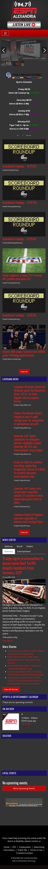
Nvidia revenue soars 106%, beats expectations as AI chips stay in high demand (24, 659)
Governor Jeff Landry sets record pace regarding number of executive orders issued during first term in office (28, 495)
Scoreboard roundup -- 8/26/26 (19, 202)
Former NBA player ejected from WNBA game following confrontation (23, 353)
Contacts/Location (24, 853)
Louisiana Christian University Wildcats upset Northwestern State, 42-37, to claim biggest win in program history (29, 393)
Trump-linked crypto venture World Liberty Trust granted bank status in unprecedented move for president (24, 680)
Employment (25, 847)
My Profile (26, 724)
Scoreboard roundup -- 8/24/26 (19, 315)
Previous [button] (3, 50)
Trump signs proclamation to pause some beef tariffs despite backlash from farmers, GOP (22, 565)
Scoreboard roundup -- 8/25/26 (19, 239)
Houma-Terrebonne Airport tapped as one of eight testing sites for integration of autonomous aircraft (29, 418)
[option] (24, 50)
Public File (22, 850)
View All (24, 371)
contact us (36, 841)
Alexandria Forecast (24, 767)
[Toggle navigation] (5, 33)
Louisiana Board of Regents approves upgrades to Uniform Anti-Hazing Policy (28, 518)
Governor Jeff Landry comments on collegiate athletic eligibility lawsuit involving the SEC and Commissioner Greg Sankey (28, 443)
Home (6, 847)
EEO (14, 847)
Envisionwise (22, 861)
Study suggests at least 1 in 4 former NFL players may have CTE (22, 277)
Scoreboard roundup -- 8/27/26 (19, 166)
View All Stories (11, 689)
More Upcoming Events (24, 788)
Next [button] (44, 50)
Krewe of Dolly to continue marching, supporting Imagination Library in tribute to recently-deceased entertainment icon (29, 469)
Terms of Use (36, 850)
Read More (7, 640)
